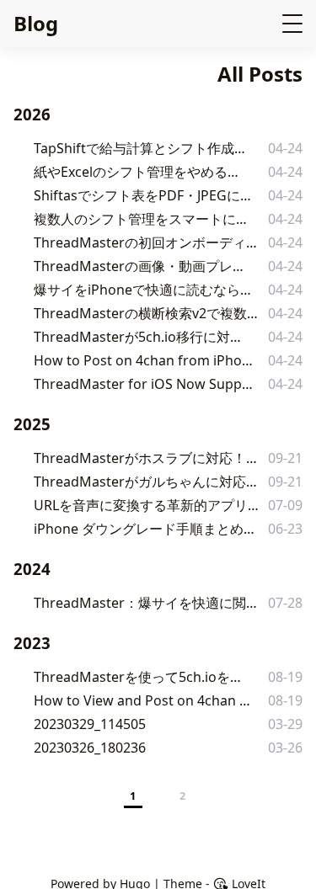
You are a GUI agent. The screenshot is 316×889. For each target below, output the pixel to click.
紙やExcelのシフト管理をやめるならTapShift (141, 171)
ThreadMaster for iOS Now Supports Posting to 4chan (146, 384)
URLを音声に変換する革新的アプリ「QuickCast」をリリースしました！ (150, 505)
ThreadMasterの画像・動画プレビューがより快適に (145, 266)
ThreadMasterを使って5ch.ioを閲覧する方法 (142, 677)
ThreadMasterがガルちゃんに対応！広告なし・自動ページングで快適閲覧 (151, 481)
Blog (35, 23)
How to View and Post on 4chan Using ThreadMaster (146, 700)
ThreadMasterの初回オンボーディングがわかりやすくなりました (149, 242)
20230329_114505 (90, 724)
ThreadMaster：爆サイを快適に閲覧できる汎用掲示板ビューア (148, 603)
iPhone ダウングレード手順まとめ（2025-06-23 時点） (146, 528)
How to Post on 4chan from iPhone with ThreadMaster (146, 360)
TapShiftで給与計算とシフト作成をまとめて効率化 (144, 148)
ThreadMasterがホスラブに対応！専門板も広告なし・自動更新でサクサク (151, 458)
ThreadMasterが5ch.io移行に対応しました (141, 336)
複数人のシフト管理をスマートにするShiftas (141, 219)
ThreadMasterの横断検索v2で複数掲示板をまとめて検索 (146, 313)
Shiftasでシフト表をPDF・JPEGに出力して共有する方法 (146, 195)
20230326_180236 (90, 747)
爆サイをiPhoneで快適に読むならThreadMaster (143, 289)
